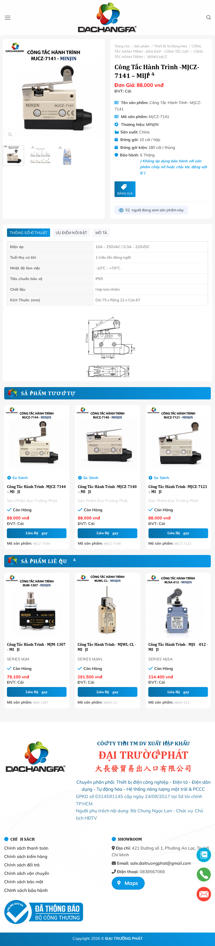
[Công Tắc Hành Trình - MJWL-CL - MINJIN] (107, 605)
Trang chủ (122, 46)
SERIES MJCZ (157, 57)
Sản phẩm (142, 46)
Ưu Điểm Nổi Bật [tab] (71, 232)
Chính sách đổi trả (21, 865)
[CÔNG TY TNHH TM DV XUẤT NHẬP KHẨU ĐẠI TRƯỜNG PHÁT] (107, 17)
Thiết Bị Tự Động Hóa (170, 46)
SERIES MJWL (90, 659)
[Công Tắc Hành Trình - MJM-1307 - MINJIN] (36, 605)
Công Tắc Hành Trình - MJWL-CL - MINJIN (107, 647)
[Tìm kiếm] (208, 17)
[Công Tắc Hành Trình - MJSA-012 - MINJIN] (178, 605)
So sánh (20, 477)
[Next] (99, 89)
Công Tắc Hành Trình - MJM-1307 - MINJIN (36, 647)
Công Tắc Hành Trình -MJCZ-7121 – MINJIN (177, 489)
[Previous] (8, 89)
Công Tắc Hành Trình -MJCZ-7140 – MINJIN (107, 489)
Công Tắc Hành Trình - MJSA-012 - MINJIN (178, 647)
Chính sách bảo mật (23, 881)
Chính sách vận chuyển (26, 873)
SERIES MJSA (160, 659)
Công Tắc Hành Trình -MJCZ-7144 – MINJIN (36, 489)
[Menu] (7, 17)
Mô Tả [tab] (101, 232)
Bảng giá (125, 193)
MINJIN (152, 124)
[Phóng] (10, 134)
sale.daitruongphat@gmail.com (160, 863)
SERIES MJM (18, 659)
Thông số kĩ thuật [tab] (28, 232)
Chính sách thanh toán (26, 848)
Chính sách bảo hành (26, 890)
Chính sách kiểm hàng (25, 856)
